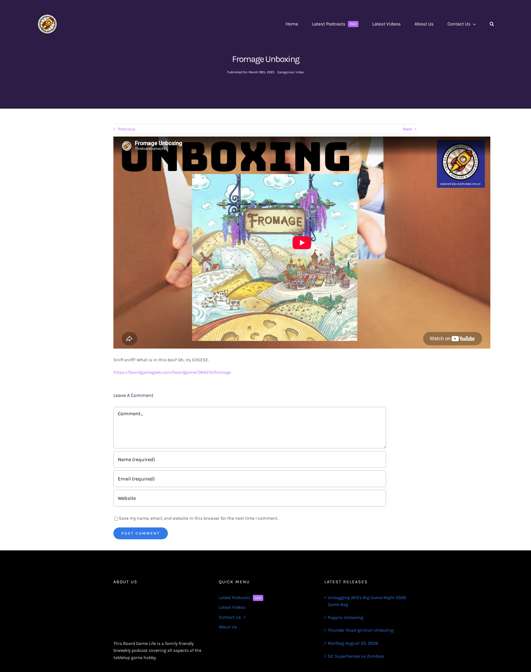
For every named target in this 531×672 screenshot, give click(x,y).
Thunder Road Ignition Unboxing (361, 630)
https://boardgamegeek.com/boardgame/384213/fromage (172, 372)
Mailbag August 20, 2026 (353, 643)
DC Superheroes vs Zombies (356, 656)
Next (407, 129)
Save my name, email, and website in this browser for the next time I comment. (198, 518)
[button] (492, 24)
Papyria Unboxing (345, 617)
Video (299, 72)
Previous (126, 129)
